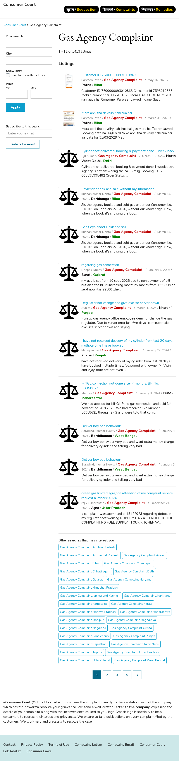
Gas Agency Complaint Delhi (135, 571)
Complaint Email (121, 744)
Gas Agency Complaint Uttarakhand (85, 660)
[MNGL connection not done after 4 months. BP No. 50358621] (69, 391)
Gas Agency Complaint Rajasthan (83, 644)
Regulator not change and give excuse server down (120, 303)
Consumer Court (19, 4)
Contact (9, 744)
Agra (95, 507)
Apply (15, 107)
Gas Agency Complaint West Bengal (139, 660)
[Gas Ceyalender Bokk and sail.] (69, 235)
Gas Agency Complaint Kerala (132, 604)
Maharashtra (91, 398)
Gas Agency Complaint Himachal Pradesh (89, 588)
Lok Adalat (12, 751)
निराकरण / (157, 9)
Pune (167, 393)
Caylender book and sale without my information (117, 189)
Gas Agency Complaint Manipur (82, 620)
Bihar (98, 84)
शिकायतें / (119, 9)
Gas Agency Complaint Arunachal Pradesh (89, 555)
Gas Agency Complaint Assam (144, 555)
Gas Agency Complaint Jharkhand (147, 596)
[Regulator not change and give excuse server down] (69, 311)
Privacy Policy (32, 744)
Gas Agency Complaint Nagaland (83, 628)
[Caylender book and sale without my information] (69, 197)
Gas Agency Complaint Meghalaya (132, 620)
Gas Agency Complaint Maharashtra (145, 612)
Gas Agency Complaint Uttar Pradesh (133, 652)
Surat (86, 274)
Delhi (107, 160)
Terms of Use (58, 744)
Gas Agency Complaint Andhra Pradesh (87, 547)
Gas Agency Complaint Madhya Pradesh (88, 612)
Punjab (87, 312)
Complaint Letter (88, 744)
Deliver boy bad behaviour (101, 426)
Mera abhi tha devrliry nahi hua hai (106, 113)
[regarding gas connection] (69, 273)
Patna (86, 84)
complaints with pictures (28, 75)
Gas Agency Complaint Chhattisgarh (85, 571)
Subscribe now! (23, 144)
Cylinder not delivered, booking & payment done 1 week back (127, 151)
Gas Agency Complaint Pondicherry (84, 636)
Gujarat (99, 274)
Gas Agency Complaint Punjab (134, 636)
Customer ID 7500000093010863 (108, 75)
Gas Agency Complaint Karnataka (83, 604)
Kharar (164, 307)
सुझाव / (81, 9)
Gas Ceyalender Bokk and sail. (104, 227)
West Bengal (126, 435)
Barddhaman (101, 435)
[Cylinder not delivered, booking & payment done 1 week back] (69, 159)
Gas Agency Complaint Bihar (80, 563)
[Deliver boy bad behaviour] (69, 434)
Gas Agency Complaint (123, 79)
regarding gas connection (100, 265)
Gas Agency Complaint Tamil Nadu (135, 644)
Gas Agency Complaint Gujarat (81, 579)
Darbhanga (100, 198)
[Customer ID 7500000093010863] (69, 81)
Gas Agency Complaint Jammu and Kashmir (90, 596)
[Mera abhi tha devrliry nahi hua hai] (69, 119)
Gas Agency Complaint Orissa (131, 628)
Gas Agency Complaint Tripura (81, 652)
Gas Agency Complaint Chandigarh (128, 563)
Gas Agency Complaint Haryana (129, 579)
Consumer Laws (39, 751)
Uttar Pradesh (113, 507)
